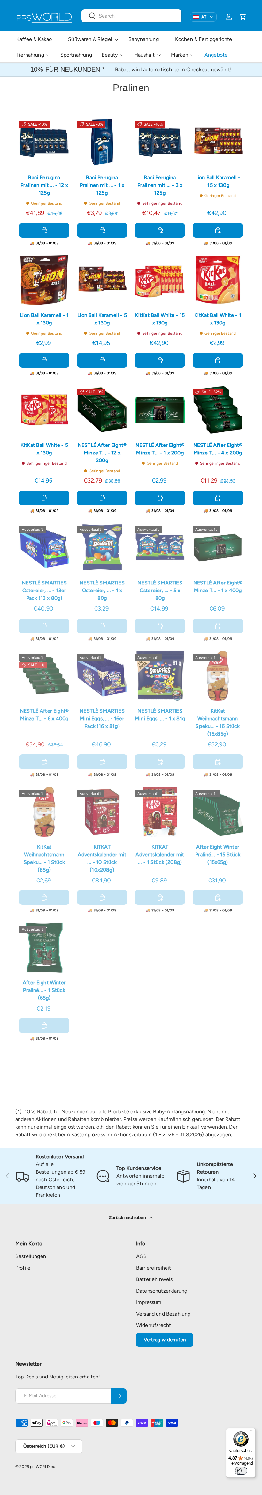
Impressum (148, 1302)
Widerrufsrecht (153, 1325)
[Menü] (252, 1432)
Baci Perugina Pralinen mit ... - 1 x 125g (102, 185)
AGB (141, 1256)
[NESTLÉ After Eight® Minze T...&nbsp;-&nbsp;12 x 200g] (102, 410)
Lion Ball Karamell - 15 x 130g (217, 181)
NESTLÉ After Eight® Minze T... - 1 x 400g (217, 586)
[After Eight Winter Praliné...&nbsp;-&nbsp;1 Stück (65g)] (44, 947)
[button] (243, 17)
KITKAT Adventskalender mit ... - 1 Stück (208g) (159, 854)
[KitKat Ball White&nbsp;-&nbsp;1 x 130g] (218, 280)
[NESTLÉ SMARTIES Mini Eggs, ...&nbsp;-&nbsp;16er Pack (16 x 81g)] (102, 676)
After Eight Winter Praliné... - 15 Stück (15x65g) (217, 854)
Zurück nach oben (128, 1217)
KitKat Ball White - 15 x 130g (160, 319)
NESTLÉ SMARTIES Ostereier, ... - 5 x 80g (159, 590)
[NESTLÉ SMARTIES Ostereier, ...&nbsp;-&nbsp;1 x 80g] (102, 547)
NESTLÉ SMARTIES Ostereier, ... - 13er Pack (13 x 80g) (44, 590)
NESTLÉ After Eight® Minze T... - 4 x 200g (217, 449)
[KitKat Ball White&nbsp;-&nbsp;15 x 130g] (160, 280)
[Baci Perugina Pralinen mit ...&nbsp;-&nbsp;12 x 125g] (44, 142)
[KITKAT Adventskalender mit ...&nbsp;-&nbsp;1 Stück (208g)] (160, 812)
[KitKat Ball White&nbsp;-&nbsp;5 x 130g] (44, 410)
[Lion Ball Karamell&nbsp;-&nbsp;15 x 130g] (218, 142)
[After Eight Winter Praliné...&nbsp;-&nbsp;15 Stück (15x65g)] (218, 812)
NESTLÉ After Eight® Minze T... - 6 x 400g (44, 714)
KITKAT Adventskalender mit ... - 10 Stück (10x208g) (102, 858)
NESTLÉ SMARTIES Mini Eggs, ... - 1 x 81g (160, 714)
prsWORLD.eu (42, 1466)
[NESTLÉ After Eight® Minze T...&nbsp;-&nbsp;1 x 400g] (218, 547)
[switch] (241, 1471)
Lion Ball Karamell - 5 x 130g (102, 319)
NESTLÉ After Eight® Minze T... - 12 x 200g (102, 452)
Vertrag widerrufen (165, 1340)
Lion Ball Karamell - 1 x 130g (44, 319)
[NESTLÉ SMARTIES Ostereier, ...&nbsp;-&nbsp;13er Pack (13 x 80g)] (44, 547)
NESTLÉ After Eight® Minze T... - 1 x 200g (159, 449)
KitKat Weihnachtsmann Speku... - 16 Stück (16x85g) (218, 722)
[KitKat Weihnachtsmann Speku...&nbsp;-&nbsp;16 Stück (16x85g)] (218, 676)
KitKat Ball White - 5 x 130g (44, 449)
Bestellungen (30, 1256)
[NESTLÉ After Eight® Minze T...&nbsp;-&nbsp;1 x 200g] (160, 410)
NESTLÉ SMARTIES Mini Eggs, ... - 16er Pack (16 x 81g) (102, 718)
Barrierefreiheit (153, 1268)
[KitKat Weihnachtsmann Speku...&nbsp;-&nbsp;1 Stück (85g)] (44, 812)
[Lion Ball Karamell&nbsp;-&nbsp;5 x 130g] (102, 280)
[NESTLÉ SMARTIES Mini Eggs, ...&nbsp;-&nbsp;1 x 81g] (160, 676)
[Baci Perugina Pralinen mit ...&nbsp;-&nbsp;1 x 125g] (102, 142)
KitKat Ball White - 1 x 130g (217, 319)
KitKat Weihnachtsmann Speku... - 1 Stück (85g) (44, 858)
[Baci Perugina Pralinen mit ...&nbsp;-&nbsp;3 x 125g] (160, 142)
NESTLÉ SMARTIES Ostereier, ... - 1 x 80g (102, 590)
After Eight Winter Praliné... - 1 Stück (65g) (44, 990)
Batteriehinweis (154, 1279)
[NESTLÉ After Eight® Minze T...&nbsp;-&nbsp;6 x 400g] (44, 676)
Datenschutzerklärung (161, 1291)
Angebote (215, 55)
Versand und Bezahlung (163, 1314)
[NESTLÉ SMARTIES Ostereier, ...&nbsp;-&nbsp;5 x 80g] (160, 547)
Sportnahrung (76, 55)
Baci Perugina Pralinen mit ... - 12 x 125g (44, 185)
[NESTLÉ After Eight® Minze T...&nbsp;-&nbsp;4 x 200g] (218, 410)
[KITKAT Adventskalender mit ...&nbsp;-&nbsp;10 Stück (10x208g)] (102, 812)
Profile (22, 1268)
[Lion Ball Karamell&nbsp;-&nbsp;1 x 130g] (44, 280)
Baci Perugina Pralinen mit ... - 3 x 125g (160, 185)
